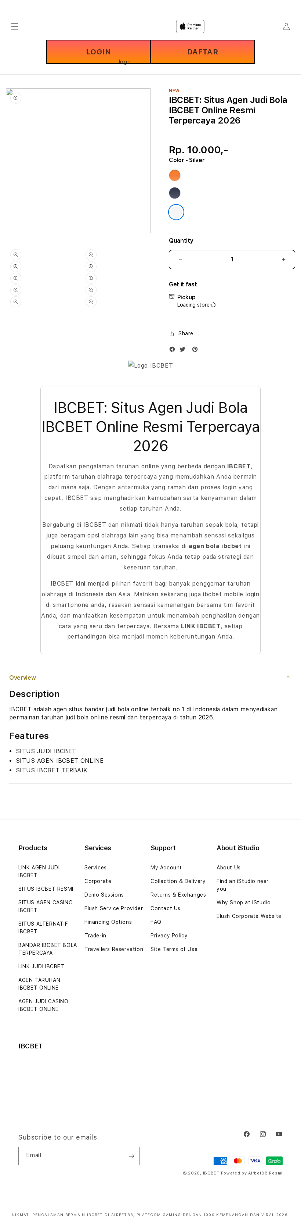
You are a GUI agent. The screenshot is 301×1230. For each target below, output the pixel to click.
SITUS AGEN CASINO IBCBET (45, 906)
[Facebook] (174, 351)
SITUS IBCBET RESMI (45, 889)
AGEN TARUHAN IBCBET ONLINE (39, 984)
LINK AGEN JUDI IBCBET (38, 871)
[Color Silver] (176, 212)
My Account (166, 867)
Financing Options (108, 922)
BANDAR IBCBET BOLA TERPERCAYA (47, 949)
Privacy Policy (169, 935)
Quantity (181, 240)
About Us (229, 867)
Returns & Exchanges (178, 895)
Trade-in (95, 935)
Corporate (97, 881)
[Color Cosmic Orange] (175, 175)
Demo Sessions (104, 895)
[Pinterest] (197, 351)
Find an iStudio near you (243, 885)
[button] (181, 334)
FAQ (156, 922)
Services (95, 867)
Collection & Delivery (178, 881)
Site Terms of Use (173, 949)
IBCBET (211, 1173)
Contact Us (165, 908)
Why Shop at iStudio (244, 902)
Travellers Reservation (113, 949)
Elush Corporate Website (249, 916)
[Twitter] (184, 351)
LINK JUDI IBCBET (41, 966)
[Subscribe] (131, 1156)
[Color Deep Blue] (175, 193)
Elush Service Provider (113, 908)
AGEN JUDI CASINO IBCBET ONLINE (43, 1005)
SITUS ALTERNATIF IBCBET (43, 927)
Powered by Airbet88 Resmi (252, 1173)
